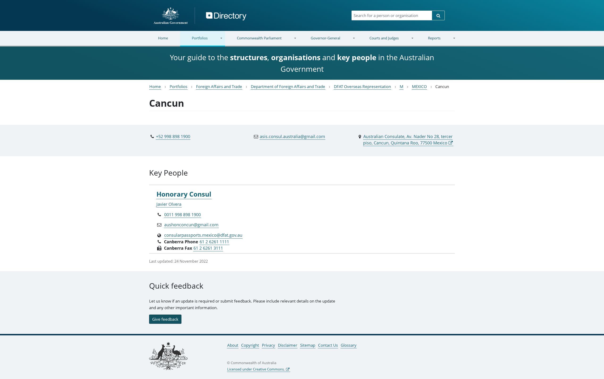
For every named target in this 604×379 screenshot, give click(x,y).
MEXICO (419, 86)
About (232, 345)
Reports (428, 41)
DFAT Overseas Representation (362, 86)
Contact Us (328, 345)
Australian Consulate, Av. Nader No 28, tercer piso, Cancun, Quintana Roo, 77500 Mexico (408, 140)
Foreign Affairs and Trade (219, 86)
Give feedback (165, 319)
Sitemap (307, 345)
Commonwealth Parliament (253, 41)
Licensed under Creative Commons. (256, 369)
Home (163, 38)
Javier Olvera (168, 204)
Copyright (250, 345)
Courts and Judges (377, 41)
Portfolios (194, 41)
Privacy (268, 345)
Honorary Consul (183, 194)
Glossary (349, 345)
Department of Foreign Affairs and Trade (288, 86)
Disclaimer (287, 345)
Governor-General (319, 41)
